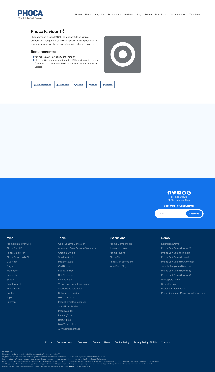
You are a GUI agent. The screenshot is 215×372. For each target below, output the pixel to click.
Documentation (177, 14)
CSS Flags (12, 261)
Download (160, 14)
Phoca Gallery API (16, 252)
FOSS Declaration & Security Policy (76, 366)
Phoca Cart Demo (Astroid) (175, 257)
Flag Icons (12, 266)
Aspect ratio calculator (70, 288)
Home (78, 14)
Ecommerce (114, 14)
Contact (165, 342)
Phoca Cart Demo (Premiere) (176, 252)
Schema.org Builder (68, 292)
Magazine (100, 14)
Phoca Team (13, 288)
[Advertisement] (167, 62)
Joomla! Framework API (19, 243)
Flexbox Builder (66, 270)
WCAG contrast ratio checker (73, 284)
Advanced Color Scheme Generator (77, 248)
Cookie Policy (121, 342)
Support (11, 279)
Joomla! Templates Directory (176, 266)
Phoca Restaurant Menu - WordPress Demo (183, 292)
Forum (148, 14)
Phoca (48, 342)
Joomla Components (121, 243)
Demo (80, 84)
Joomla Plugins (117, 252)
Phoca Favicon (45, 31)
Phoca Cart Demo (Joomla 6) (176, 248)
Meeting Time (65, 315)
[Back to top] (207, 352)
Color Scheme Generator (71, 243)
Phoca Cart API (15, 248)
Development (14, 284)
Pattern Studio (65, 261)
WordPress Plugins (119, 266)
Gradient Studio (66, 252)
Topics (10, 297)
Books (10, 292)
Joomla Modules (118, 248)
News (88, 14)
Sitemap (11, 301)
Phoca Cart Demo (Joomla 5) (176, 270)
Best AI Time (64, 319)
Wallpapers (13, 270)
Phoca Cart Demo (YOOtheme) (177, 261)
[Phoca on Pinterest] (189, 192)
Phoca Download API (18, 257)
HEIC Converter (66, 297)
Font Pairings (65, 279)
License (108, 84)
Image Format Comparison (72, 301)
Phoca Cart (116, 257)
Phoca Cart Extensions (121, 261)
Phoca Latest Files (180, 200)
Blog (138, 14)
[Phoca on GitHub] (184, 192)
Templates (194, 14)
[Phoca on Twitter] (174, 192)
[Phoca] (30, 13)
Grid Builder (64, 266)
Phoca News (180, 196)
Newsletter (12, 275)
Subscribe (194, 213)
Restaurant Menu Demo (173, 288)
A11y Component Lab (69, 328)
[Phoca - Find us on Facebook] (169, 192)
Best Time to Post (67, 324)
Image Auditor (65, 310)
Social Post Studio (68, 306)
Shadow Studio (66, 257)
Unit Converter (66, 275)
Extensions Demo (170, 243)
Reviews (128, 14)
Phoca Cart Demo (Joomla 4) (176, 275)
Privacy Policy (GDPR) (145, 342)
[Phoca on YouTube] (179, 192)
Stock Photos (168, 284)
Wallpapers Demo (170, 279)
